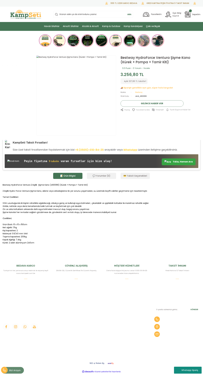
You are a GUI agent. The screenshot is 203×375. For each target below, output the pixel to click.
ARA (129, 14)
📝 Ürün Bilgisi (68, 175)
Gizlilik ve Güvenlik (95, 330)
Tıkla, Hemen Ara (182, 161)
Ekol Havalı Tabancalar (131, 335)
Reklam (99, 363)
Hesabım (91, 311)
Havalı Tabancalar (129, 311)
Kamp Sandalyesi (61, 330)
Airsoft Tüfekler (128, 316)
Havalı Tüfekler (128, 307)
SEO (91, 363)
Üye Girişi (57, 316)
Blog (55, 325)
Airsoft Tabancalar (129, 321)
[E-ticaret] (101, 371)
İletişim (56, 307)
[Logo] (26, 14)
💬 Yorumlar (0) (101, 175)
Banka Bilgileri (93, 307)
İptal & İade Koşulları (96, 335)
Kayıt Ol (176, 16)
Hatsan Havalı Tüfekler (131, 330)
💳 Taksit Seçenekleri (135, 175)
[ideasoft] (87, 371)
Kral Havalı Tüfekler (130, 339)
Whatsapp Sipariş (189, 370)
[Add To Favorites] (141, 109)
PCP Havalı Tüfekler (130, 325)
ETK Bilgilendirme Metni (98, 344)
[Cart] (187, 14)
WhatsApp (130, 149)
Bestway (139, 92)
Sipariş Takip (92, 321)
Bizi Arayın (15, 370)
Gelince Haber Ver (152, 103)
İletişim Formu (60, 321)
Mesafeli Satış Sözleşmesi (99, 325)
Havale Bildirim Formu (97, 316)
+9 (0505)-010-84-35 (89, 149)
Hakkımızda (58, 311)
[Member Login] (168, 14)
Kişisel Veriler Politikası (97, 339)
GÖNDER (194, 309)
